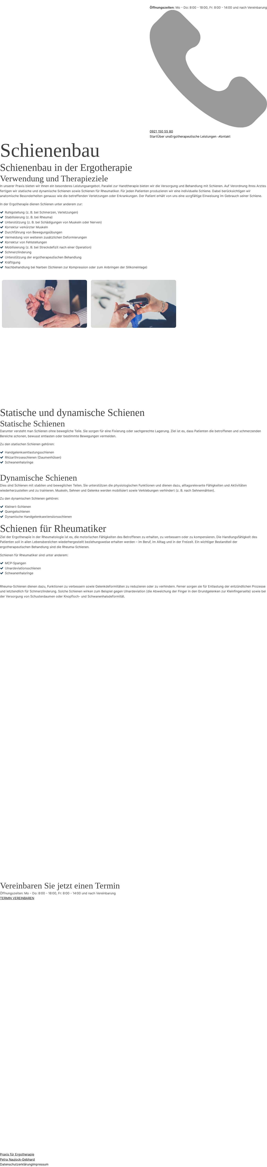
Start (153, 136)
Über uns (163, 136)
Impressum (40, 1164)
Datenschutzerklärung (16, 1164)
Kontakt (224, 136)
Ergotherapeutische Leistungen (193, 136)
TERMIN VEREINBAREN (17, 898)
